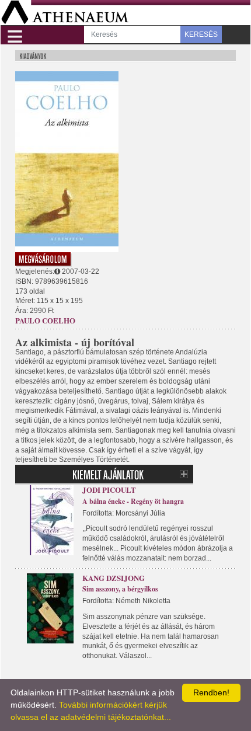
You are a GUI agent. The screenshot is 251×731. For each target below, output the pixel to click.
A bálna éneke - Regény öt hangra (133, 501)
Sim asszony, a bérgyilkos (120, 589)
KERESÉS (201, 34)
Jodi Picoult (109, 489)
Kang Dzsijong (113, 577)
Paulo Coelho (45, 320)
